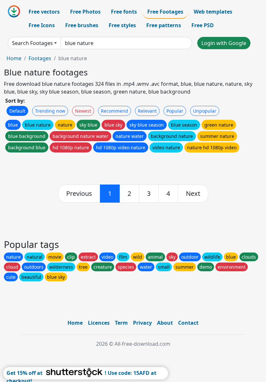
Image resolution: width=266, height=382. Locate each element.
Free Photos (85, 11)
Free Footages (165, 11)
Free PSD (202, 25)
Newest (83, 111)
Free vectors (44, 11)
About (165, 322)
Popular (174, 111)
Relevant (147, 111)
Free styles (122, 25)
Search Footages (32, 43)
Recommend (114, 111)
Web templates (213, 11)
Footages (40, 58)
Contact (188, 322)
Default (17, 111)
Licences (99, 322)
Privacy (142, 322)
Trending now (50, 111)
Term (121, 322)
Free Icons (42, 25)
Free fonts (124, 11)
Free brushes (81, 25)
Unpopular (204, 111)
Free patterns (163, 25)
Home (13, 58)
